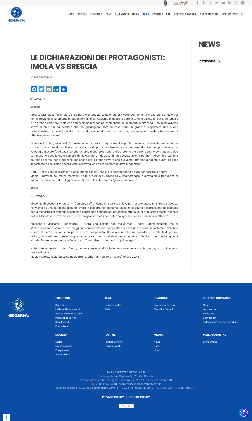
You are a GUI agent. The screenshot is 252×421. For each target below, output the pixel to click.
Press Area (61, 326)
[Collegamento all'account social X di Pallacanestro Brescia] (204, 2)
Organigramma (63, 345)
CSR (168, 14)
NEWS (145, 14)
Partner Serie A (113, 341)
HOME (71, 14)
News (206, 305)
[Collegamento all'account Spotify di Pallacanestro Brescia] (243, 2)
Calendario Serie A (164, 305)
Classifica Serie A (163, 309)
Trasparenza (62, 350)
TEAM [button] (109, 14)
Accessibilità (62, 354)
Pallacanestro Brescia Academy (221, 321)
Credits (126, 406)
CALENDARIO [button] (122, 14)
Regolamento (62, 321)
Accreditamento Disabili (68, 313)
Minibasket (209, 313)
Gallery (158, 345)
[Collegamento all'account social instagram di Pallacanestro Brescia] (210, 2)
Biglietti (59, 305)
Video (157, 350)
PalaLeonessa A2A (66, 317)
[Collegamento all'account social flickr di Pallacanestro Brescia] (217, 2)
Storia (58, 341)
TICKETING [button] (96, 14)
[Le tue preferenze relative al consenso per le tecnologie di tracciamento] (6, 417)
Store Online (210, 341)
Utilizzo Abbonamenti (67, 309)
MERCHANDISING (209, 14)
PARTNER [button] (157, 14)
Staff (107, 309)
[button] (243, 14)
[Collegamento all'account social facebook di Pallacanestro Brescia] (197, 2)
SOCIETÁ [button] (82, 14)
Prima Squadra (113, 305)
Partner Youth (113, 345)
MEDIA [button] (135, 14)
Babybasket (209, 317)
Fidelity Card (230, 14)
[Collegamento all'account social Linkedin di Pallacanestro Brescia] (230, 2)
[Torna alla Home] (16, 14)
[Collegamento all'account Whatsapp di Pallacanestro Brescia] (236, 2)
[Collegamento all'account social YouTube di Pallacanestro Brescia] (223, 2)
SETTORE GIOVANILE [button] (185, 14)
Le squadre (209, 309)
